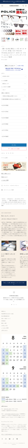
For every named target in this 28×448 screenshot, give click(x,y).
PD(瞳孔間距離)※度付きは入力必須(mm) (11, 99)
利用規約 (3, 321)
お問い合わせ (4, 330)
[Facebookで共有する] (6, 153)
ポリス (2, 46)
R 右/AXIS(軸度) (5, 118)
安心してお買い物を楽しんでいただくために (14, 283)
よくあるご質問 (4, 180)
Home (3, 199)
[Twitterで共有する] (8, 153)
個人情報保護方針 (5, 316)
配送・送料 (3, 323)
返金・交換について (5, 318)
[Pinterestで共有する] (10, 153)
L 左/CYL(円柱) (4, 130)
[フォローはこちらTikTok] (13, 439)
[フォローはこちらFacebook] (2, 439)
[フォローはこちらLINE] (17, 439)
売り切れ (14, 145)
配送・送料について (5, 173)
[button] (22, 69)
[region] (14, 297)
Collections (10, 199)
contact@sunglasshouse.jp (12, 414)
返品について (4, 177)
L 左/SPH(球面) (4, 124)
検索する (3, 311)
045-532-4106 (7, 409)
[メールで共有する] (12, 153)
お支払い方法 (4, 325)
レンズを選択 (4, 80)
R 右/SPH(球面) (4, 105)
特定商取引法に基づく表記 (7, 313)
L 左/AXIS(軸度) (4, 136)
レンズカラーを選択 (5, 87)
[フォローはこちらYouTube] (9, 439)
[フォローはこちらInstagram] (6, 439)
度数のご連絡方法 (5, 93)
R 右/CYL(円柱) (4, 111)
